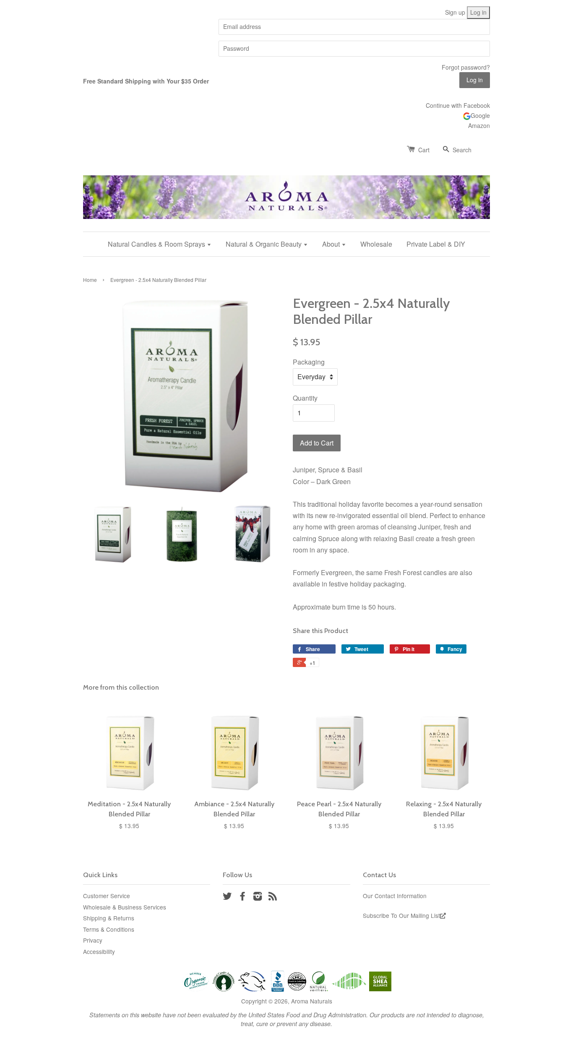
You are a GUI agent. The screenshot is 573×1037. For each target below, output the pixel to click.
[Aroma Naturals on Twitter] (227, 897)
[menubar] (286, 244)
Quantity (305, 398)
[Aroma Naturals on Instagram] (257, 897)
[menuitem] (163, 244)
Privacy (92, 940)
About (331, 244)
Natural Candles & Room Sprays (157, 244)
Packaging (309, 362)
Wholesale (376, 244)
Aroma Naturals (311, 1001)
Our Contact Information (395, 895)
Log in (478, 12)
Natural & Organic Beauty (264, 244)
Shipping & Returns (108, 918)
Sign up (455, 12)
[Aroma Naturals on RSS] (272, 897)
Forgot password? (466, 67)
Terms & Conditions (108, 929)
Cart (424, 150)
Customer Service (106, 895)
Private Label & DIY (435, 244)
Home (90, 279)
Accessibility (99, 951)
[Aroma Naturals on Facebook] (242, 897)
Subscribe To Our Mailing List (401, 915)
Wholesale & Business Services (124, 907)
